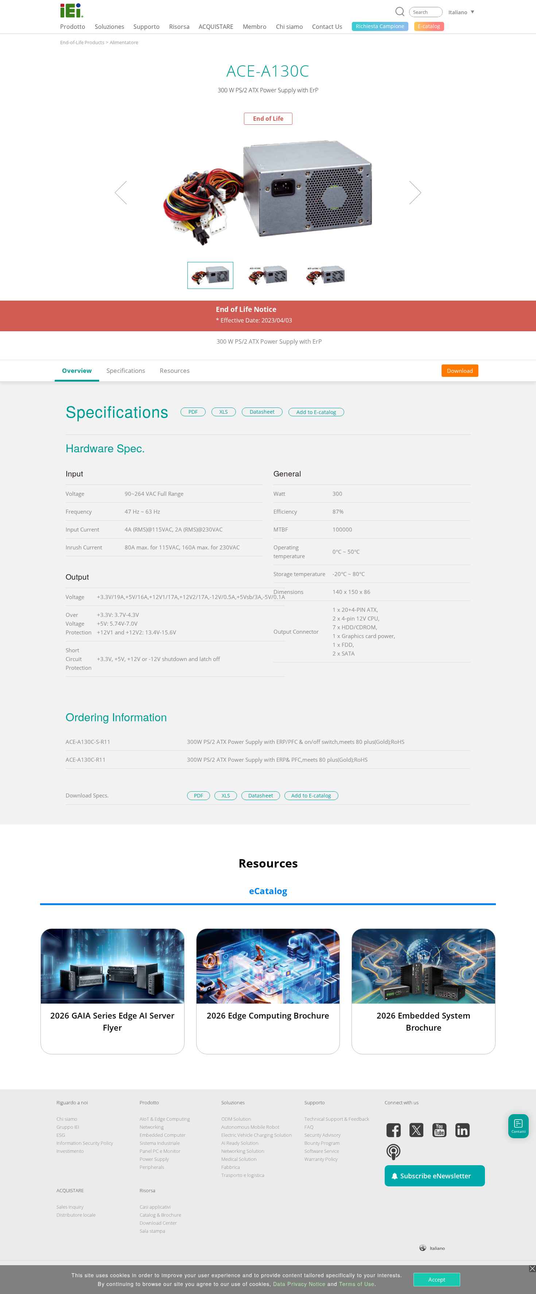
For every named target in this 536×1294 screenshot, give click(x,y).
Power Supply (154, 1159)
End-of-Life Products (82, 42)
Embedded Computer (163, 1135)
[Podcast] (393, 1147)
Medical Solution (239, 1159)
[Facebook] (393, 1126)
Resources (175, 370)
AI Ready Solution (240, 1143)
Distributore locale (76, 1215)
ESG (61, 1135)
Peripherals (152, 1167)
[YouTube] (439, 1126)
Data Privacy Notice (299, 1283)
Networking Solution (242, 1151)
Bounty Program (321, 1143)
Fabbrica (230, 1167)
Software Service (321, 1151)
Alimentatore (124, 42)
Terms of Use (356, 1283)
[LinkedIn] (462, 1126)
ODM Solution (236, 1119)
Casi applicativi (155, 1207)
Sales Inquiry (70, 1207)
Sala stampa (152, 1231)
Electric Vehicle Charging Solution (256, 1135)
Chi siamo (67, 1119)
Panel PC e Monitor (160, 1151)
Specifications (125, 370)
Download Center (158, 1223)
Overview (77, 370)
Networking (152, 1127)
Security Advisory (322, 1135)
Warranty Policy (321, 1159)
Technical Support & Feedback (336, 1119)
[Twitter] (416, 1126)
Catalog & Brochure (160, 1215)
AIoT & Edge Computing (165, 1119)
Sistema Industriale (160, 1143)
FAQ (309, 1127)
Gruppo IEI (68, 1127)
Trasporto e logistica (242, 1175)
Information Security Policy (85, 1143)
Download (460, 370)
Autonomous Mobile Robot (250, 1127)
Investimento (70, 1151)
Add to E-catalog (316, 412)
